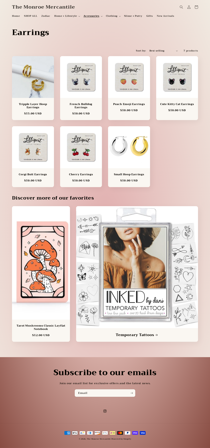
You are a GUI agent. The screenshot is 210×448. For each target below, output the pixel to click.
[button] (66, 16)
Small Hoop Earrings (129, 174)
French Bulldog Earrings (81, 106)
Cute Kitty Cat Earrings (177, 104)
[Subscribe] (131, 393)
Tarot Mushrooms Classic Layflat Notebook (41, 327)
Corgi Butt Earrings (33, 174)
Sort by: (141, 51)
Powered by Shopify (121, 439)
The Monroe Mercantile (99, 439)
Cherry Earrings (81, 174)
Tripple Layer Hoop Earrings (33, 106)
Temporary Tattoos (135, 335)
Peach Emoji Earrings (129, 104)
